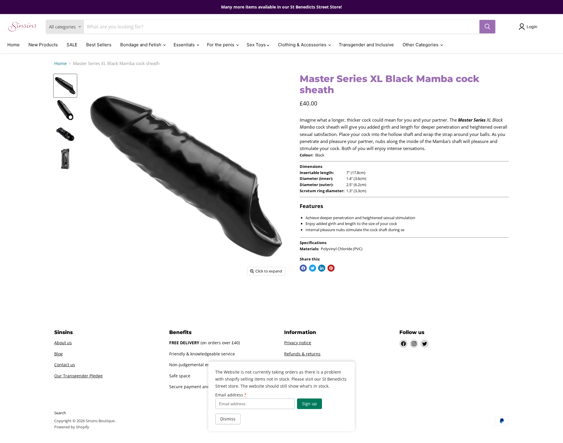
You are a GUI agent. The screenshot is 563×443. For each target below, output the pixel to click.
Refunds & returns (302, 354)
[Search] (487, 26)
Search (60, 412)
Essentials (185, 44)
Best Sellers (98, 44)
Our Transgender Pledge (78, 376)
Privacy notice (297, 342)
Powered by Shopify (71, 427)
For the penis (221, 44)
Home (13, 44)
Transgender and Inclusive (366, 44)
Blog (58, 354)
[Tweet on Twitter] (312, 268)
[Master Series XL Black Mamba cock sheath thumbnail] (65, 85)
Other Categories (421, 44)
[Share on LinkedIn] (321, 268)
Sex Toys (257, 44)
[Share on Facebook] (303, 268)
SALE (72, 44)
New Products (43, 44)
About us (63, 342)
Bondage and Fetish (141, 44)
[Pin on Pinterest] (331, 268)
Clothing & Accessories (303, 44)
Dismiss (227, 419)
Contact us (64, 364)
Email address (231, 395)
